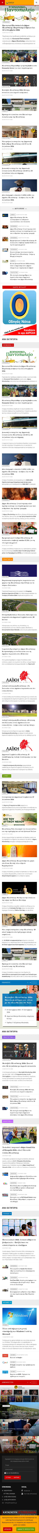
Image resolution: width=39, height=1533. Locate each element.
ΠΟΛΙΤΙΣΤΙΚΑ (8, 1037)
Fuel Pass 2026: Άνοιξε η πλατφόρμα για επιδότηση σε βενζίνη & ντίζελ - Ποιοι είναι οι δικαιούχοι (23, 1282)
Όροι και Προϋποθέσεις (12, 1473)
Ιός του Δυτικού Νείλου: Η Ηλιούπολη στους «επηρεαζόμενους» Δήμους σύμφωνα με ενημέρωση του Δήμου (22, 266)
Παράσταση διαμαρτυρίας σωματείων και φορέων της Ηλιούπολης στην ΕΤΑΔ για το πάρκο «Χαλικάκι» (18, 583)
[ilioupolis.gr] (10, 2)
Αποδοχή (7, 1529)
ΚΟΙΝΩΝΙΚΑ (7, 345)
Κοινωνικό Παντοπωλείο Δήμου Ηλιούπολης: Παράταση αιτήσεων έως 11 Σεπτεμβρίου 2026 (18, 27)
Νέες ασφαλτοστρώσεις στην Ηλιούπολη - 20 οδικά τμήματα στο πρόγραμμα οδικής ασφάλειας (19, 932)
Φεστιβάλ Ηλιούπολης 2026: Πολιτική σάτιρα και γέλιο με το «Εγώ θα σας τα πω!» (19, 1000)
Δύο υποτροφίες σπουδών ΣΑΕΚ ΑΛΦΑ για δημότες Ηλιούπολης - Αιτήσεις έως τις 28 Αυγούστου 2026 (18, 197)
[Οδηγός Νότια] (19, 312)
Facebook (27, 1491)
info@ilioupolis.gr (11, 1503)
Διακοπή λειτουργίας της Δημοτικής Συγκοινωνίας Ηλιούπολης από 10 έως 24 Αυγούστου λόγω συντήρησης (17, 170)
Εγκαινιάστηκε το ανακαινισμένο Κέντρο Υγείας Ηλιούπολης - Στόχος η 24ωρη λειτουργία (22, 254)
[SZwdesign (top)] (19, 1515)
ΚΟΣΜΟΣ (6, 1303)
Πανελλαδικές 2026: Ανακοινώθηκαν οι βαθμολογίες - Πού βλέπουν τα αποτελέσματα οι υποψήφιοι (19, 1242)
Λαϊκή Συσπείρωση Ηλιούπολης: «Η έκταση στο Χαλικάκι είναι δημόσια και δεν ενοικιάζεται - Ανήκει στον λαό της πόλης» (18, 722)
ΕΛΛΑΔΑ (6, 1214)
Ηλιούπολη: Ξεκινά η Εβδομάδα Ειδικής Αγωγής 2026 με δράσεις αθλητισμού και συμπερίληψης (23, 1188)
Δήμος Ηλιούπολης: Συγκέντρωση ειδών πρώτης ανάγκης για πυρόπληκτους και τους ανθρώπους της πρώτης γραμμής (23, 231)
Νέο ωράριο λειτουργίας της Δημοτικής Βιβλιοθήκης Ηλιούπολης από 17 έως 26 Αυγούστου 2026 (17, 144)
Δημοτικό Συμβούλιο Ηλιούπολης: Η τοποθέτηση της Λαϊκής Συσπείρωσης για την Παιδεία (19, 757)
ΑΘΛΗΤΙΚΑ (7, 1121)
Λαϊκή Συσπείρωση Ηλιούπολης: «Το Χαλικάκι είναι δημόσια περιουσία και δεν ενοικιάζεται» (18, 688)
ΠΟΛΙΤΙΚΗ (6, 559)
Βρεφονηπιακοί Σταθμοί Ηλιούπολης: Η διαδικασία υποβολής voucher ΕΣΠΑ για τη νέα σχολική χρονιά (23, 243)
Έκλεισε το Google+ (16, 1357)
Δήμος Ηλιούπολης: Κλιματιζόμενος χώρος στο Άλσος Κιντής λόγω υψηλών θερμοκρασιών (18, 863)
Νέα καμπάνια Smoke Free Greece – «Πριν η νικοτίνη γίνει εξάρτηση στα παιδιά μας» (22, 1271)
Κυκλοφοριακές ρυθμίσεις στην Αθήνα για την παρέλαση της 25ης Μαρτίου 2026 (23, 1294)
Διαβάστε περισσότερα (26, 1529)
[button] (33, 8)
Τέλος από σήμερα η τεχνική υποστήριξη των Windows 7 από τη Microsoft (17, 1331)
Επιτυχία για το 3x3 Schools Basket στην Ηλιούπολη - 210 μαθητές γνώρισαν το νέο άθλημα (23, 1199)
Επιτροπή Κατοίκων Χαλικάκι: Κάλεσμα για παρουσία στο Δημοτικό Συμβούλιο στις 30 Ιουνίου (19, 617)
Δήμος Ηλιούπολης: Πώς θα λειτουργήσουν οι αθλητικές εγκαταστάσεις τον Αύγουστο (20, 220)
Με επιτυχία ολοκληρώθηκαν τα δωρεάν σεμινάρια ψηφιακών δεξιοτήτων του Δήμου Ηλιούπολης (21, 277)
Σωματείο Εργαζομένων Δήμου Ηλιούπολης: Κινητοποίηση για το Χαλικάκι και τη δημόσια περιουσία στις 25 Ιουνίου (19, 651)
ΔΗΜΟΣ (6, 776)
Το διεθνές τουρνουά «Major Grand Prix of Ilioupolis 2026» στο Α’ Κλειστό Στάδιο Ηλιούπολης (18, 1150)
